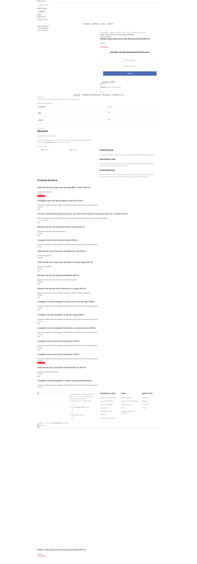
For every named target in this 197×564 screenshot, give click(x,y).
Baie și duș (126, 32)
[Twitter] (51, 409)
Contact (144, 408)
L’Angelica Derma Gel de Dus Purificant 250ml (58, 341)
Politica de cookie (126, 404)
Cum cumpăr (104, 408)
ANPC (122, 408)
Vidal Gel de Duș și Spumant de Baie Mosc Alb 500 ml (61, 251)
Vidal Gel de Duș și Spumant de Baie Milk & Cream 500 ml (63, 187)
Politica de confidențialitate (129, 401)
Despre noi (145, 398)
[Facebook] (41, 409)
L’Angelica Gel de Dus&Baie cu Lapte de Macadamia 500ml (64, 380)
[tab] (76, 95)
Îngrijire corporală (115, 32)
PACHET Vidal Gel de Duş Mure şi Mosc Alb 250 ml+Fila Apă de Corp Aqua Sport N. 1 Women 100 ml (82, 213)
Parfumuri (81, 218)
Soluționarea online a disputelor (128, 412)
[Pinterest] (57, 409)
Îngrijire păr (86, 293)
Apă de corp (88, 218)
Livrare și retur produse (107, 418)
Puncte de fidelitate (106, 404)
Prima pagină (104, 32)
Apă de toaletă (97, 218)
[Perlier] (101, 91)
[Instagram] (46, 409)
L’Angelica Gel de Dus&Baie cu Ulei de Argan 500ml (60, 314)
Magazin (144, 401)
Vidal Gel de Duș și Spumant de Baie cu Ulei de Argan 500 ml (65, 262)
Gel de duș (79, 205)
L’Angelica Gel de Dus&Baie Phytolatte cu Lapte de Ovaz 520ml (66, 328)
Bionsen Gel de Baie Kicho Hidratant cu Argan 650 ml (61, 288)
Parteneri (103, 415)
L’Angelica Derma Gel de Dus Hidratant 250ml (58, 354)
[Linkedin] (41, 414)
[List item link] (83, 412)
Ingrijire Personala (51, 205)
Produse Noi (41, 205)
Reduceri (105, 218)
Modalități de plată (106, 411)
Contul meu (145, 404)
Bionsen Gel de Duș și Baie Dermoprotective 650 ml (61, 227)
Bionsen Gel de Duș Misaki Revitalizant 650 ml (58, 275)
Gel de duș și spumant (138, 32)
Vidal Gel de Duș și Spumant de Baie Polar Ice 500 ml (61, 367)
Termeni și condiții (126, 398)
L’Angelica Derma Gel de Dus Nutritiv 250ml (57, 240)
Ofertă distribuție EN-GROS (108, 398)
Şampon (80, 293)
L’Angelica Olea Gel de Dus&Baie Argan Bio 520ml (60, 200)
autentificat (49, 142)
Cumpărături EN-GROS (107, 401)
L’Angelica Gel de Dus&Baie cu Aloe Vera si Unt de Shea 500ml (65, 301)
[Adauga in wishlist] (39, 561)
